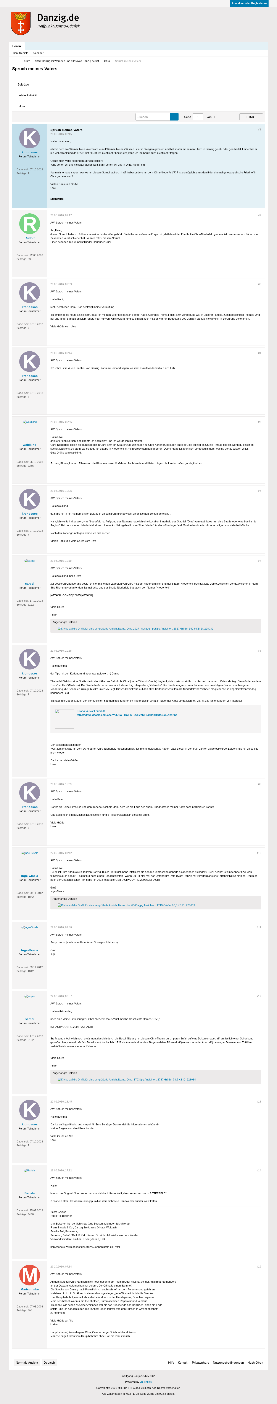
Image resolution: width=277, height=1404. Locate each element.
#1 (259, 129)
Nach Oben (255, 1362)
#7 (259, 560)
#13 (259, 1101)
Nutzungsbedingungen (228, 1362)
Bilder (21, 106)
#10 (259, 853)
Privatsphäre (200, 1362)
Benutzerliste (20, 53)
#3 (259, 284)
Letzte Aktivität (27, 95)
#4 (259, 353)
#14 (259, 1170)
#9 (259, 784)
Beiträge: (21, 173)
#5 (259, 422)
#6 (259, 490)
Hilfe (171, 1362)
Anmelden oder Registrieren (249, 3)
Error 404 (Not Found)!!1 (91, 711)
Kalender (38, 53)
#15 (259, 1266)
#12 (259, 996)
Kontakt (183, 1362)
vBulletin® (146, 1381)
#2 (259, 215)
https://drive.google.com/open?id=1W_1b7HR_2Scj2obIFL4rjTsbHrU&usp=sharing (127, 715)
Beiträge (23, 84)
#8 (259, 650)
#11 (259, 927)
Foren (16, 46)
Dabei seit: (22, 169)
